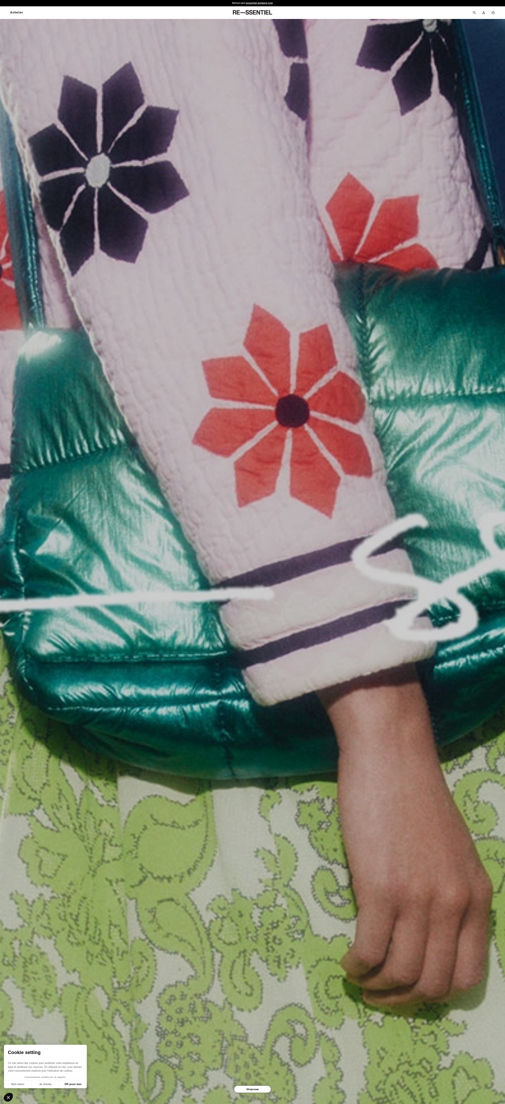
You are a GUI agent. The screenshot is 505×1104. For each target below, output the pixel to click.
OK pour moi (73, 1084)
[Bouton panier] (493, 12)
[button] (8, 1097)
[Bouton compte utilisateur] (484, 12)
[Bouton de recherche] (474, 12)
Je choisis (45, 1084)
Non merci (17, 1084)
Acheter (16, 12)
